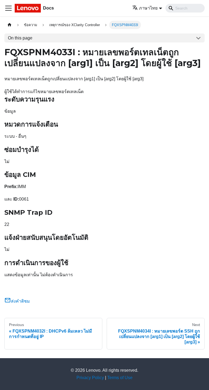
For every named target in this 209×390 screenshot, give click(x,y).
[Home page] (9, 25)
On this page (20, 38)
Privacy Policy (90, 377)
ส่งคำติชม (20, 301)
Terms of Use (120, 377)
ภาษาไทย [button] (148, 8)
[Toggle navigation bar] (8, 8)
